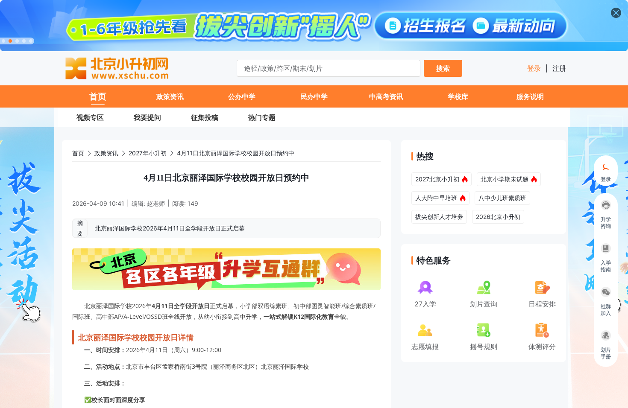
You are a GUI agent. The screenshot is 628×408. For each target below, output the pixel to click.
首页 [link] (78, 153)
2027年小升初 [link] (148, 153)
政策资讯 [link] (106, 153)
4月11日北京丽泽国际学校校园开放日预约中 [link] (235, 153)
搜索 (443, 68)
